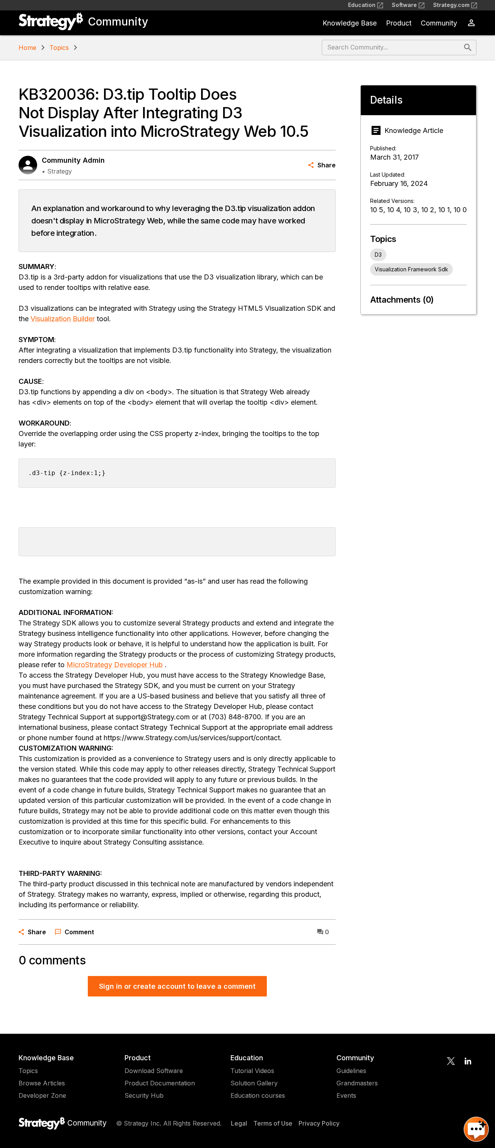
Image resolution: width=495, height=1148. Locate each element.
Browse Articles (42, 1083)
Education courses (257, 1095)
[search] (468, 48)
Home (27, 47)
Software (404, 5)
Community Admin (73, 160)
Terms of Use (272, 1123)
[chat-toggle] (476, 1129)
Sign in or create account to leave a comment (177, 986)
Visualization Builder (63, 319)
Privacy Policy (319, 1123)
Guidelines (351, 1071)
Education (362, 5)
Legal (239, 1123)
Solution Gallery (254, 1083)
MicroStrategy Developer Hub (115, 665)
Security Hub (144, 1095)
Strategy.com (451, 5)
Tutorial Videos (252, 1071)
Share (326, 165)
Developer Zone (42, 1095)
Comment (79, 932)
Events (346, 1095)
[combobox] (392, 47)
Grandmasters (357, 1083)
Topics (59, 47)
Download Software (154, 1071)
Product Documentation (160, 1083)
